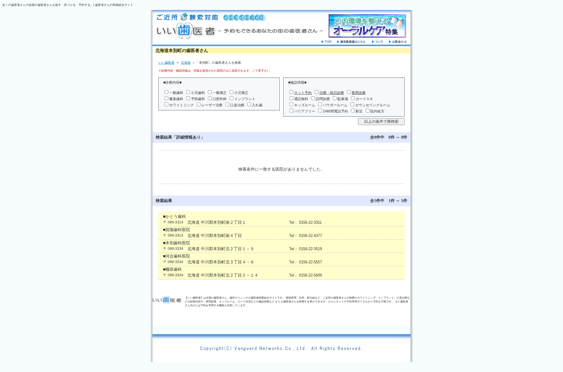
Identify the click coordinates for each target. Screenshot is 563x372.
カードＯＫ (364, 99)
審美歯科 (176, 99)
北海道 (186, 62)
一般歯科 (176, 93)
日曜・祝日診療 (331, 93)
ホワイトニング (181, 105)
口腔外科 (220, 99)
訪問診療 (323, 99)
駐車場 (343, 99)
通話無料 (301, 99)
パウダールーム (335, 105)
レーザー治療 (212, 105)
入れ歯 (257, 105)
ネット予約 (303, 93)
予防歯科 (198, 99)
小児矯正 (241, 93)
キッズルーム (304, 105)
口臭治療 (237, 105)
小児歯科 (198, 93)
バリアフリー (304, 111)
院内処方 (377, 111)
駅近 (359, 111)
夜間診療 (359, 93)
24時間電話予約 (335, 111)
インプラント (244, 99)
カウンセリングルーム (372, 105)
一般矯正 (220, 93)
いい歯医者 (166, 62)
